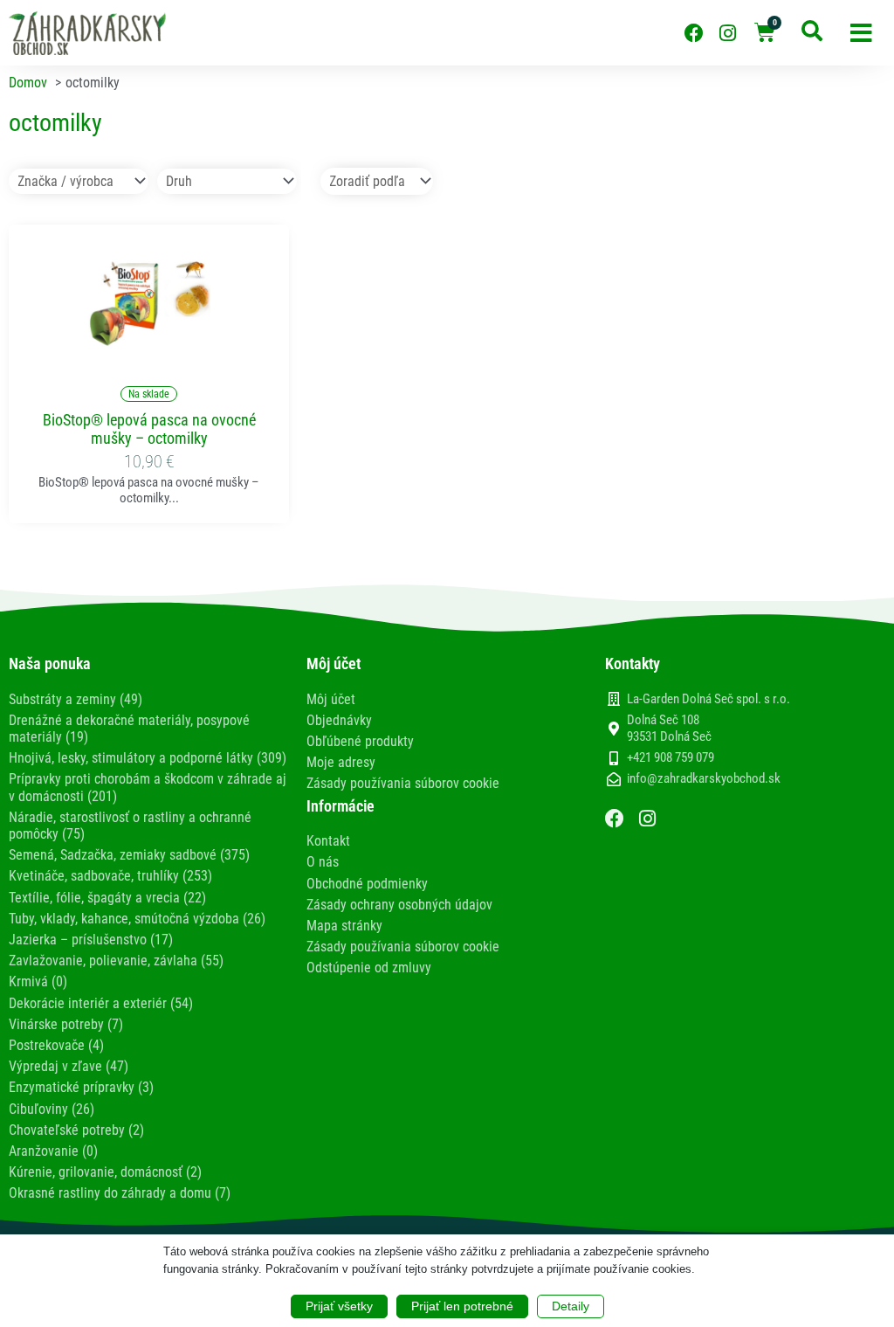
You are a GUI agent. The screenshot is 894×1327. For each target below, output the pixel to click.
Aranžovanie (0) (53, 1151)
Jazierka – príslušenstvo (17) (91, 939)
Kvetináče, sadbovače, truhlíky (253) (110, 875)
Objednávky (339, 720)
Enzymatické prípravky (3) (81, 1087)
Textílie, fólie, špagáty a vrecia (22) (107, 897)
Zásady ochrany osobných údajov (399, 904)
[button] (861, 32)
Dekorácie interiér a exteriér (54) (101, 1003)
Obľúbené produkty (360, 741)
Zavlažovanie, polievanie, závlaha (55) (116, 960)
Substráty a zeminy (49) (75, 699)
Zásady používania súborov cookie (402, 783)
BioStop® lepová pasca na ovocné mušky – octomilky (149, 429)
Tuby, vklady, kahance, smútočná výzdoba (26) (137, 918)
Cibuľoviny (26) (51, 1109)
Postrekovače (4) (56, 1045)
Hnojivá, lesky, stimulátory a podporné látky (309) (147, 758)
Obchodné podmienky (367, 883)
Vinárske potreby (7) (66, 1024)
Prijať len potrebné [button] (462, 1306)
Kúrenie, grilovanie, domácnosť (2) (105, 1172)
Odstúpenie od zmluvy (368, 967)
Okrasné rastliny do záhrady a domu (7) (119, 1193)
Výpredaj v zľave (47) (68, 1066)
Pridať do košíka (149, 353)
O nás (322, 862)
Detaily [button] (570, 1306)
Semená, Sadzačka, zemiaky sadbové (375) (129, 855)
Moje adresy (340, 762)
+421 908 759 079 (670, 757)
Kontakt (328, 841)
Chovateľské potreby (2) (76, 1130)
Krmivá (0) (38, 981)
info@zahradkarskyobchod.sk (704, 778)
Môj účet (330, 699)
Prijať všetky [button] (339, 1306)
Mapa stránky (344, 925)
